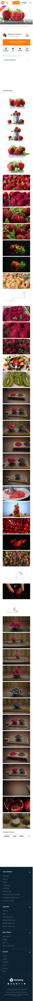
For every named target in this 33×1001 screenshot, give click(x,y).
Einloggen (24, 2)
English (5, 955)
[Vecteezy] (2, 2)
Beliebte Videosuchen (9, 925)
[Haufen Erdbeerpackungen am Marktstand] (16, 198)
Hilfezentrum (6, 936)
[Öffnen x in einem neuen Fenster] (21, 983)
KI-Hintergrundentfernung (10, 897)
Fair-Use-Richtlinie (15, 995)
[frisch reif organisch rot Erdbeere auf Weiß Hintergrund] (16, 100)
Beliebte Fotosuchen (8, 922)
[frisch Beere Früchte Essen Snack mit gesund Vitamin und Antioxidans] (16, 395)
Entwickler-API (7, 890)
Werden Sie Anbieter (8, 945)
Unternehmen (7, 884)
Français (5, 967)
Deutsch (5, 964)
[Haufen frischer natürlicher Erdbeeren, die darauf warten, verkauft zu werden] (16, 215)
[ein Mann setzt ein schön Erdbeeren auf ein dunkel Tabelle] (16, 591)
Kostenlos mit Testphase (16, 42)
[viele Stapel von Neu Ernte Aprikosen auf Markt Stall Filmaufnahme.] (16, 280)
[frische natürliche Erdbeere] (16, 346)
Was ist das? (18, 56)
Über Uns (5, 942)
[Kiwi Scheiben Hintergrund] (16, 378)
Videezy (5, 881)
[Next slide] (26, 835)
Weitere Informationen (10, 59)
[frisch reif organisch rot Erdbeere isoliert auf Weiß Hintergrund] (16, 116)
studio (21, 835)
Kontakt (5, 939)
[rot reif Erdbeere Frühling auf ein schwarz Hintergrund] (16, 247)
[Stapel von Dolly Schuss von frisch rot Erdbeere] (16, 182)
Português (6, 961)
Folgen (27, 36)
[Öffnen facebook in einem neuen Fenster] (7, 983)
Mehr (4, 970)
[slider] (14, 21)
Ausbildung (6, 887)
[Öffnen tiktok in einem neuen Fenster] (18, 983)
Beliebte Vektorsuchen (9, 919)
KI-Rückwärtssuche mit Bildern (11, 894)
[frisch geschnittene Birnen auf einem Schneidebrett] (16, 820)
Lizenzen (5, 910)
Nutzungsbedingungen (10, 994)
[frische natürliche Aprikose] (16, 558)
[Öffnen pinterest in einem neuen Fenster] (16, 983)
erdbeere (6, 835)
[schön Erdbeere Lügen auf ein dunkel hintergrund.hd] (16, 541)
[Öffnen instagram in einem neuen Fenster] (10, 983)
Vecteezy (5, 878)
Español (5, 958)
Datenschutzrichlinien (22, 994)
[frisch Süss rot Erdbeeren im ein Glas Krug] (16, 509)
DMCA (4, 913)
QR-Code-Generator (8, 900)
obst (14, 835)
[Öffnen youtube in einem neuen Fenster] (24, 983)
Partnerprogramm (8, 916)
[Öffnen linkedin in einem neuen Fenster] (13, 983)
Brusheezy (6, 875)
